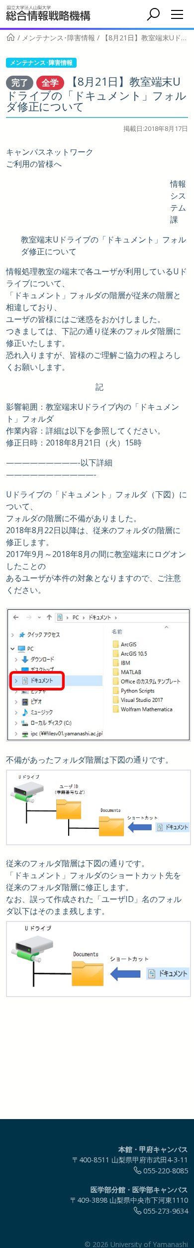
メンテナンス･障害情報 (41, 62)
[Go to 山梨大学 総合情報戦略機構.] (10, 37)
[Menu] (177, 14)
